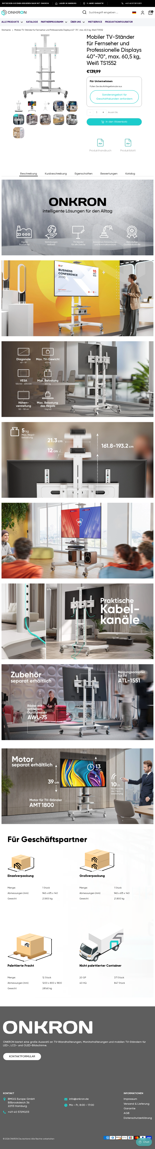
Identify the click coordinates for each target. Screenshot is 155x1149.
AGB (126, 1113)
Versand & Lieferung (136, 1104)
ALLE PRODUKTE (11, 22)
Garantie (129, 1108)
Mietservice (95, 22)
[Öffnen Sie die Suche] (84, 12)
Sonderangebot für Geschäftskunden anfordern (114, 96)
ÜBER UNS (76, 22)
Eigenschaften (83, 173)
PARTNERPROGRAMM (52, 22)
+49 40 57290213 (18, 1112)
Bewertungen (108, 173)
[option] (45, 67)
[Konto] (143, 13)
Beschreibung (28, 173)
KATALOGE (32, 22)
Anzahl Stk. (113, 112)
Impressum (130, 1099)
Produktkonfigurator (119, 22)
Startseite (6, 30)
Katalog (130, 173)
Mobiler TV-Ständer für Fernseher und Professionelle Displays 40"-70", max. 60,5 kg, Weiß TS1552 (58, 30)
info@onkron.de (79, 1099)
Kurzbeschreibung (56, 173)
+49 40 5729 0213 (133, 3)
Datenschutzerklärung (138, 1118)
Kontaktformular (22, 1056)
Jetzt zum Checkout (114, 131)
